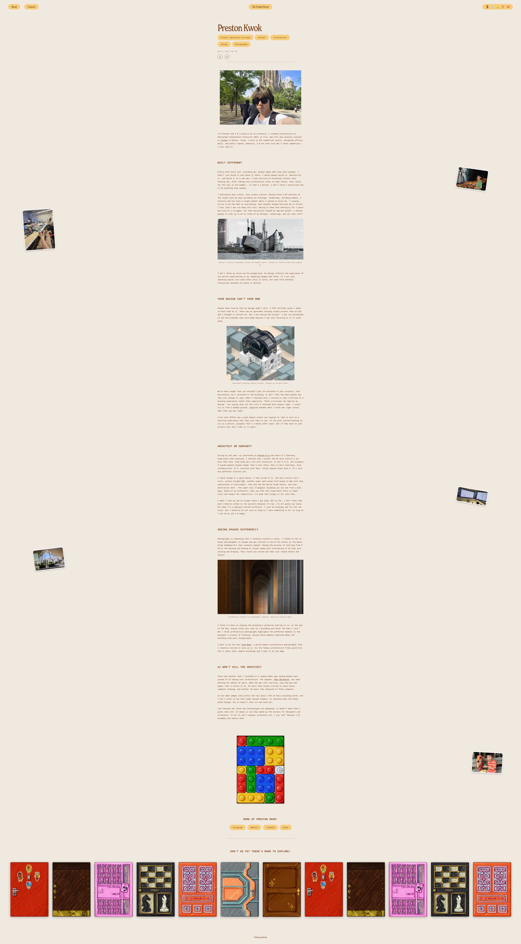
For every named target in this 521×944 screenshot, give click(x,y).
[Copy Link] (227, 56)
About (14, 7)
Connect (31, 7)
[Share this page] (220, 56)
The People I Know (260, 7)
